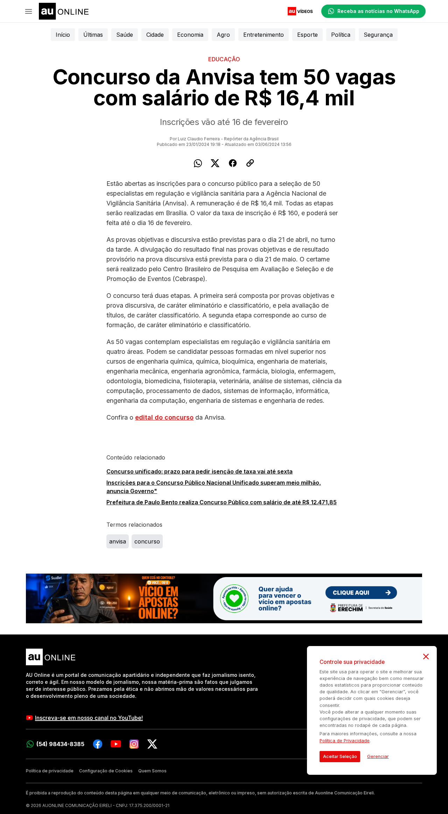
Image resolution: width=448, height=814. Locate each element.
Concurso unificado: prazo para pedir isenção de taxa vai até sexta (199, 471)
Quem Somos (152, 770)
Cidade (155, 34)
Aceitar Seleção (340, 756)
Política (340, 34)
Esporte (307, 34)
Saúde (124, 34)
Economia (190, 34)
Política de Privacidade (345, 740)
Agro (223, 34)
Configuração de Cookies (106, 770)
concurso (147, 541)
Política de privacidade (50, 770)
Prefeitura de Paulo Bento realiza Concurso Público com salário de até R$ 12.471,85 (221, 502)
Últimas (93, 34)
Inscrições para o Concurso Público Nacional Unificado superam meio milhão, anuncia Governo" (213, 486)
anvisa (117, 541)
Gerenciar (378, 756)
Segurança (378, 34)
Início (63, 34)
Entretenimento (263, 34)
